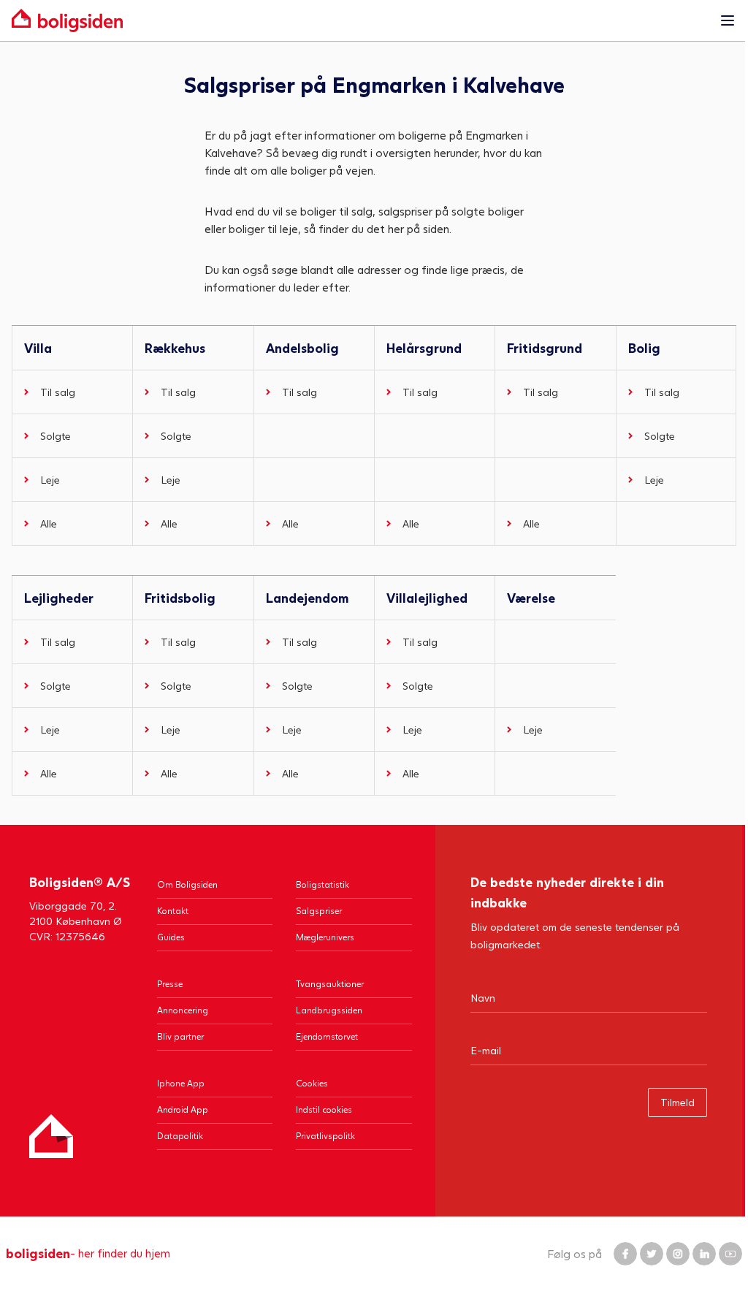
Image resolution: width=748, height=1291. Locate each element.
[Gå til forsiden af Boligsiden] (359, 20)
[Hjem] (51, 1136)
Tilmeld (677, 1102)
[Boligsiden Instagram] (678, 1253)
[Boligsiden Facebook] (625, 1253)
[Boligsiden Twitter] (651, 1253)
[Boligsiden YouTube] (730, 1253)
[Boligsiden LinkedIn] (704, 1253)
